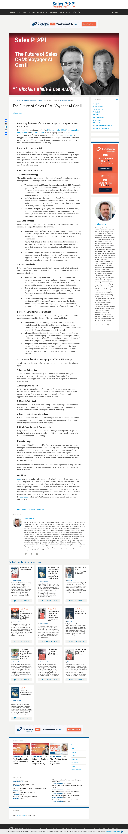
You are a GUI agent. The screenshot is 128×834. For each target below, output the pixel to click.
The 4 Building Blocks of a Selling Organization (58, 761)
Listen (25, 12)
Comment (22, 509)
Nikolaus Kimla (65, 100)
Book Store (53, 12)
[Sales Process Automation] (105, 158)
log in (18, 815)
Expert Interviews (22, 100)
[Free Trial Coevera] (64, 24)
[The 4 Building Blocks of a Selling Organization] (59, 749)
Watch (12, 12)
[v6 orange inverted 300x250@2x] (105, 183)
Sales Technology (36, 100)
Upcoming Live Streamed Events (102, 126)
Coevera (70, 135)
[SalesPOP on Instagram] (117, 829)
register (24, 815)
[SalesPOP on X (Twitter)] (26, 554)
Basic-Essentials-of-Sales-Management (26, 568)
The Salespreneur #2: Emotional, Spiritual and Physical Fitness (53, 652)
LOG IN (116, 12)
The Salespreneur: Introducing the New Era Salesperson (80, 652)
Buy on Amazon (22, 601)
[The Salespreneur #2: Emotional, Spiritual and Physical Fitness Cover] (42, 654)
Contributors (42, 12)
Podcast (73, 752)
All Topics (96, 104)
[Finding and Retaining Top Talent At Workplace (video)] (40, 749)
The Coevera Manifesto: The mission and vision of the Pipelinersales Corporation (26, 654)
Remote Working (98, 106)
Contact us (78, 829)
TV (13, 100)
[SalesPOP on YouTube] (113, 829)
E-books (32, 12)
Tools (73, 766)
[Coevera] (17, 829)
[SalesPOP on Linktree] (95, 829)
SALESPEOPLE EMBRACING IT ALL (81, 612)
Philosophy (69, 829)
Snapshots (74, 759)
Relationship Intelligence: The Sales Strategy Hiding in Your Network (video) (67, 780)
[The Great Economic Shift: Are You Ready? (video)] (21, 749)
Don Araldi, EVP (37, 132)
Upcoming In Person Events (101, 128)
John (19, 479)
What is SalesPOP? (58, 829)
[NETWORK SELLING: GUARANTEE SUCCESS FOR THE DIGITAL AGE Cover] (69, 572)
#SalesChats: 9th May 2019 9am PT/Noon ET (24, 784)
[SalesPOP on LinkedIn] (31, 554)
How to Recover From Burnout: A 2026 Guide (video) (65, 791)
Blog (72, 748)
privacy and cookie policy (113, 831)
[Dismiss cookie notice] (122, 832)
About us (86, 829)
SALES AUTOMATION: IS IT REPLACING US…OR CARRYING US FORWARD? (26, 615)
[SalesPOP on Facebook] (37, 554)
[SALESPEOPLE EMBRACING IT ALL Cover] (69, 613)
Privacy (48, 829)
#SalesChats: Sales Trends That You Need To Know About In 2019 (29, 788)
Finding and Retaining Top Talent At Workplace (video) (39, 761)
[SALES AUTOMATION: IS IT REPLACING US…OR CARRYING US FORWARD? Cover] (15, 614)
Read (18, 12)
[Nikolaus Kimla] (17, 522)
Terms (42, 829)
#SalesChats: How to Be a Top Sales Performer (25, 797)
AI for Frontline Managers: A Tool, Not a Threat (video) (66, 796)
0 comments (18, 113)
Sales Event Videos (98, 117)
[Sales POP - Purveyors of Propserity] (64, 4)
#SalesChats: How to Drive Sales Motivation (24, 792)
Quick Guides (97, 120)
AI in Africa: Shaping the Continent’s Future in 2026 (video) (67, 800)
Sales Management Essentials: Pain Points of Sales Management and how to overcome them (53, 616)
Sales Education (65, 12)
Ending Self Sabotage (18, 780)
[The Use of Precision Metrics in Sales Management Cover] (15, 692)
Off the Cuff (74, 762)
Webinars (95, 115)
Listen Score (25, 497)
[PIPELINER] (74, 12)
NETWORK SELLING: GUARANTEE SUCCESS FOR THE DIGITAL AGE (81, 570)
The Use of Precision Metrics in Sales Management (26, 692)
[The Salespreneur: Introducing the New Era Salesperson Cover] (69, 654)
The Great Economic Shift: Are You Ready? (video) (20, 761)
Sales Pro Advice (98, 123)
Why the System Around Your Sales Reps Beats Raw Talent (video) (67, 786)
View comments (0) (37, 509)
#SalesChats (16, 786)
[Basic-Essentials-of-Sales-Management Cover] (15, 572)
